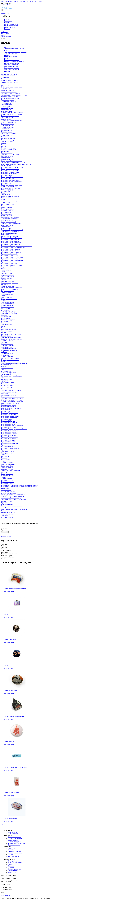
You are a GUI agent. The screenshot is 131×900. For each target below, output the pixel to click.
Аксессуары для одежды (8, 311)
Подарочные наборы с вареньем (10, 249)
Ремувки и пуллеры (7, 514)
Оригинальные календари (9, 186)
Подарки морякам (6, 419)
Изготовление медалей (11, 25)
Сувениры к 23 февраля (8, 451)
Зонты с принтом (6, 103)
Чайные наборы (5, 308)
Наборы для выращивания (9, 233)
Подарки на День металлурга (9, 430)
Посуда (3, 268)
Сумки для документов (8, 464)
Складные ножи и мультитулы (10, 217)
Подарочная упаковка (7, 480)
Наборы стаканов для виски (9, 236)
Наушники (4, 503)
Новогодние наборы (7, 175)
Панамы (3, 332)
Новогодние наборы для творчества (12, 177)
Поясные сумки (5, 459)
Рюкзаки (3, 461)
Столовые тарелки (6, 297)
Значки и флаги (5, 191)
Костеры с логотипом (7, 276)
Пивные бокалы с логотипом (9, 289)
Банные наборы (5, 202)
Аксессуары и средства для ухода (14, 48)
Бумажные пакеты (13, 856)
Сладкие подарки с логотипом (10, 154)
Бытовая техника (6, 490)
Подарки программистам (8, 446)
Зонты (3, 84)
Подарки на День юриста (8, 442)
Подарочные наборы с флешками (11, 262)
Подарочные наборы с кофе (9, 254)
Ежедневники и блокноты (9, 74)
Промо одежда (5, 310)
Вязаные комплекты (7, 316)
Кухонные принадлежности (9, 283)
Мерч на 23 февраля (7, 108)
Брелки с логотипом (7, 368)
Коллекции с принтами (8, 90)
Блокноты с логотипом (8, 76)
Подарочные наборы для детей (10, 239)
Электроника (5, 488)
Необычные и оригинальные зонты (11, 87)
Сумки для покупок (7, 469)
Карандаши (4, 381)
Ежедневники (5, 77)
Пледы (6, 58)
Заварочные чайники (7, 275)
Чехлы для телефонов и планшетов (11, 161)
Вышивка (11, 866)
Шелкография (12, 872)
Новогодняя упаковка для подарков (11, 185)
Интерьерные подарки (11, 56)
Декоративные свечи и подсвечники (15, 52)
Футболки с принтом (7, 127)
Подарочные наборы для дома (10, 241)
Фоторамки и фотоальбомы (12, 69)
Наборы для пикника (7, 209)
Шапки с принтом (6, 130)
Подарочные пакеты (7, 483)
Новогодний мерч (6, 111)
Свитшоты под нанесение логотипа (11, 337)
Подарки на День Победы (8, 432)
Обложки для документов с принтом (12, 112)
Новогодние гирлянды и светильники (12, 167)
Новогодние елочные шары (9, 173)
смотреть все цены (6, 536)
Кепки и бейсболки (6, 324)
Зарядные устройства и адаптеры (11, 498)
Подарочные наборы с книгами (10, 250)
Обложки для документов (8, 149)
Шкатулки (7, 71)
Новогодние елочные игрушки (10, 172)
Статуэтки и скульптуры (11, 68)
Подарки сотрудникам (14, 841)
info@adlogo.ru (6, 8)
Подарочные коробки (7, 482)
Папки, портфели (6, 151)
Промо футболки (6, 336)
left (1, 566)
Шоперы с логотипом (7, 475)
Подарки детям (5, 411)
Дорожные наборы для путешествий (12, 230)
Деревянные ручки (6, 379)
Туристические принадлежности (11, 223)
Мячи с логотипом (6, 207)
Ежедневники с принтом (8, 101)
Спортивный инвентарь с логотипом (12, 401)
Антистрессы (5, 366)
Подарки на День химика (8, 440)
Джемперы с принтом (7, 100)
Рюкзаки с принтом (7, 117)
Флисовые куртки (6, 347)
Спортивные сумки (7, 462)
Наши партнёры (13, 833)
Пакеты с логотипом (14, 845)
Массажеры (4, 393)
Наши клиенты (12, 832)
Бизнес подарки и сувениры (16, 843)
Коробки (10, 854)
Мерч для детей (5, 106)
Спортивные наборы (7, 267)
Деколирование (12, 861)
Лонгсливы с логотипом (8, 328)
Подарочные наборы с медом (9, 255)
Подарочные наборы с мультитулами (12, 257)
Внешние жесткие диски (8, 493)
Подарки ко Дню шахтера (8, 414)
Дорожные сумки (6, 456)
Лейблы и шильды (6, 511)
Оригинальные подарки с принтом (11, 114)
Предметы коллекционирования (14, 61)
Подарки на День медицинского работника (14, 429)
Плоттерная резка (13, 870)
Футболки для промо (7, 353)
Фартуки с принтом (7, 125)
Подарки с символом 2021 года (10, 188)
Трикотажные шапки (7, 344)
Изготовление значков (11, 24)
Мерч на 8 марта (6, 109)
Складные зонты (6, 88)
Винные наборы (6, 228)
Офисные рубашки (6, 331)
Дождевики (4, 321)
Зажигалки (4, 369)
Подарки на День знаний (8, 427)
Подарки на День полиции (9, 433)
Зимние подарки (6, 165)
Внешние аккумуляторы (8, 491)
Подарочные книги (6, 153)
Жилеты (3, 323)
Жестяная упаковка (6, 478)
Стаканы (3, 295)
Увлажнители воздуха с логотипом (11, 506)
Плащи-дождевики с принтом (10, 116)
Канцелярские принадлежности (10, 140)
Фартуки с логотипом (7, 345)
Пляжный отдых (6, 212)
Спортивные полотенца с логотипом (12, 398)
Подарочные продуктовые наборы (11, 265)
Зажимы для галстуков (15, 853)
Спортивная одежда (7, 340)
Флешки (3, 507)
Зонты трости (5, 85)
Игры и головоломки (7, 204)
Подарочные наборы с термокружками (12, 260)
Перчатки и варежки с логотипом (11, 334)
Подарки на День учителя (8, 438)
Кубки (3, 193)
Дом (5, 47)
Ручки (2, 377)
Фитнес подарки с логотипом (10, 403)
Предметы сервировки (7, 291)
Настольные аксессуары (8, 148)
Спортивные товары (7, 220)
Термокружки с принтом (8, 122)
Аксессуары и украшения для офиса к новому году (16, 164)
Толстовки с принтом (7, 124)
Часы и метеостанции (7, 156)
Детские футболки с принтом (10, 98)
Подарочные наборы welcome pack (11, 238)
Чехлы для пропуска (7, 159)
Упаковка (3, 477)
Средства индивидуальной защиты (11, 376)
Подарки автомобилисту (8, 406)
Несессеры (4, 458)
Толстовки (4, 342)
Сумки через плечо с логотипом (10, 470)
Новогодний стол (6, 183)
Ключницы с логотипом (8, 141)
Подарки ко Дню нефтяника (9, 413)
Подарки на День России (8, 435)
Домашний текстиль (10, 53)
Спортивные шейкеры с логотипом (11, 400)
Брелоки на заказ (13, 840)
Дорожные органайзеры (8, 138)
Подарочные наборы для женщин (11, 242)
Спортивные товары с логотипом (11, 390)
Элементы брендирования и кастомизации (14, 363)
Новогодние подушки (7, 178)
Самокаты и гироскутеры (8, 395)
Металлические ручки (7, 382)
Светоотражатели (6, 374)
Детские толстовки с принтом (10, 96)
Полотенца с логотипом (11, 60)
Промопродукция (6, 371)
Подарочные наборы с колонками (11, 252)
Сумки (3, 454)
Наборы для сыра (6, 234)
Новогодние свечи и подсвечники (11, 181)
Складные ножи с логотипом (9, 218)
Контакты (7, 29)
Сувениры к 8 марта (7, 453)
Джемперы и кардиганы (8, 320)
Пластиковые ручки (7, 385)
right (2, 824)
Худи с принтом (6, 128)
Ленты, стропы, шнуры (8, 512)
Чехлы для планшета (7, 474)
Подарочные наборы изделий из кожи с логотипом (16, 246)
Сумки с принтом (6, 119)
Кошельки (4, 143)
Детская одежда (5, 318)
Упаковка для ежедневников (9, 82)
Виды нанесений (9, 27)
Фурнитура (4, 515)
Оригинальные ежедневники (9, 80)
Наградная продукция (7, 189)
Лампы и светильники (7, 501)
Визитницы (4, 137)
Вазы (5, 50)
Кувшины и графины (7, 281)
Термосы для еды (6, 300)
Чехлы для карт (5, 157)
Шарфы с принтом (6, 132)
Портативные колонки (7, 504)
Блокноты (11, 850)
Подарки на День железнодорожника (12, 425)
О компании (8, 21)
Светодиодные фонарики (8, 372)
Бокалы (3, 271)
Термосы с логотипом (7, 302)
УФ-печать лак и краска (15, 862)
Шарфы (3, 361)
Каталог (6, 19)
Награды (3, 145)
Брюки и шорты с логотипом (9, 313)
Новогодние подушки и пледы (10, 180)
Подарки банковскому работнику (11, 408)
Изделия (6, 22)
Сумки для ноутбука (7, 466)
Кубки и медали (5, 194)
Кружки (3, 279)
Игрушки (7, 55)
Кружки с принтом (6, 104)
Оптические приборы (7, 210)
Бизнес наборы (5, 226)
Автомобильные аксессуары (9, 201)
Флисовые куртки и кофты (9, 348)
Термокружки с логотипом (9, 299)
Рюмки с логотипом (7, 294)
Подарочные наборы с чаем (9, 263)
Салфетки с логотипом (11, 64)
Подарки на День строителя (9, 437)
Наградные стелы (6, 198)
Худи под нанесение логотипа (10, 358)
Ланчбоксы (4, 284)
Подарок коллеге (6, 450)
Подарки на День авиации (9, 422)
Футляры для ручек (6, 389)
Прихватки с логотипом (11, 63)
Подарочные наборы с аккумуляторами (13, 247)
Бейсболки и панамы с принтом (10, 93)
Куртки (3, 326)
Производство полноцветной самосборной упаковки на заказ (19, 485)
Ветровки (4, 315)
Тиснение (11, 867)
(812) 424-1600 (5, 4)
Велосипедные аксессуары (9, 392)
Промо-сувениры (6, 364)
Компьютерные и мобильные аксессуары (13, 499)
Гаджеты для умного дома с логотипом (13, 494)
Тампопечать (12, 864)
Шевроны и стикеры (7, 517)
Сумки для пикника (7, 467)
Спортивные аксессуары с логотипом (12, 397)
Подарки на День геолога (8, 424)
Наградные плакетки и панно (10, 196)
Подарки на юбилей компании (10, 443)
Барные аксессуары (6, 270)
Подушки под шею (6, 215)
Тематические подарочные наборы (11, 120)
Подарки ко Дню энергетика (9, 417)
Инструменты (5, 206)
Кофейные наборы (6, 278)
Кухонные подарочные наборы (10, 231)
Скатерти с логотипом (11, 66)
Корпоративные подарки (8, 133)
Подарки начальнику (7, 445)
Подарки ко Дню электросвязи (10, 416)
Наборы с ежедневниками (9, 79)
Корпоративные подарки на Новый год (13, 162)
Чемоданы (4, 472)
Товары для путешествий (8, 222)
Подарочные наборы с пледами (10, 259)
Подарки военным (6, 409)
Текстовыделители (6, 387)
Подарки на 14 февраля (8, 421)
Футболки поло (5, 355)
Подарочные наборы (7, 225)
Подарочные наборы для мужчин (11, 244)
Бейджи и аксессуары (7, 135)
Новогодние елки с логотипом (10, 169)
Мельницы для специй (8, 286)
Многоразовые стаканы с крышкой (11, 287)
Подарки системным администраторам (12, 448)
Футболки (4, 352)
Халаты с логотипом (7, 356)
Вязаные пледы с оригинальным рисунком (14, 95)
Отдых (3, 199)
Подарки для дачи (6, 214)
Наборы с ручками (6, 384)
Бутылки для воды (6, 273)
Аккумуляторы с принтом (8, 92)
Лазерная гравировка (14, 869)
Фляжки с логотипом (7, 303)
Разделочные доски (6, 292)
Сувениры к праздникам (8, 405)
